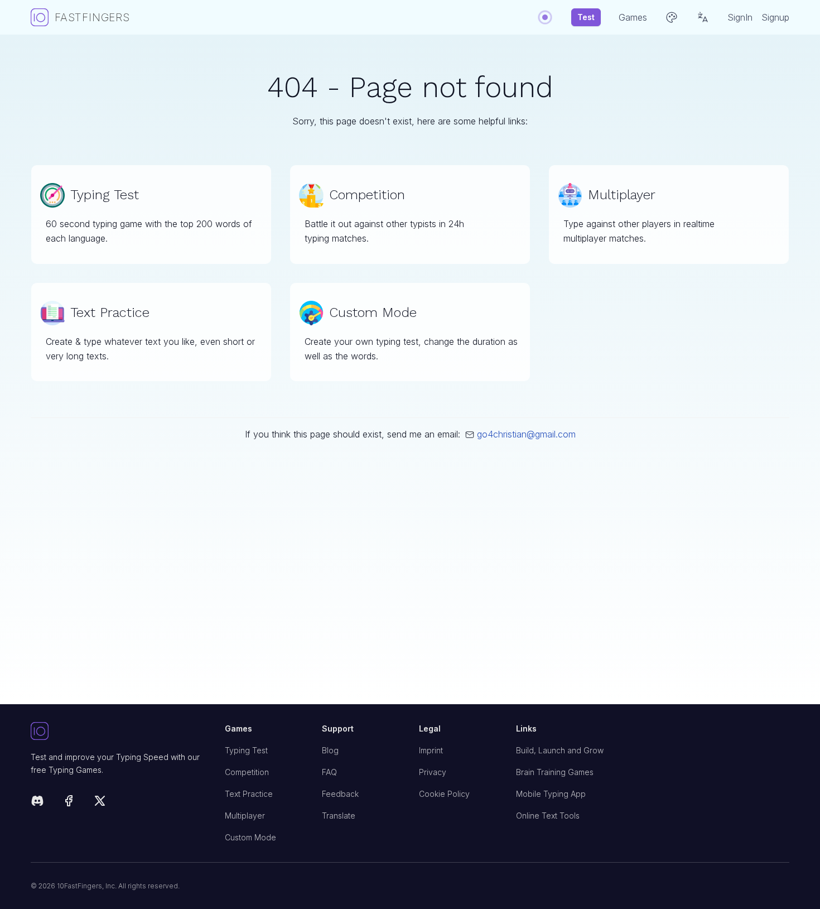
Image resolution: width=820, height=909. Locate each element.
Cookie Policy (444, 794)
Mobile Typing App (551, 794)
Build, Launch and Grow (560, 750)
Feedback (340, 794)
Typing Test (246, 750)
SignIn (740, 17)
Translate (338, 815)
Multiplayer (245, 815)
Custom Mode (250, 837)
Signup (775, 17)
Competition (247, 772)
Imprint (431, 750)
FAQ (329, 772)
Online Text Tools (548, 815)
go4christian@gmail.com (526, 434)
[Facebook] (68, 802)
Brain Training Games (555, 772)
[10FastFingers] (119, 732)
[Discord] (37, 802)
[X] (100, 802)
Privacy (432, 772)
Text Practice (249, 794)
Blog (330, 750)
